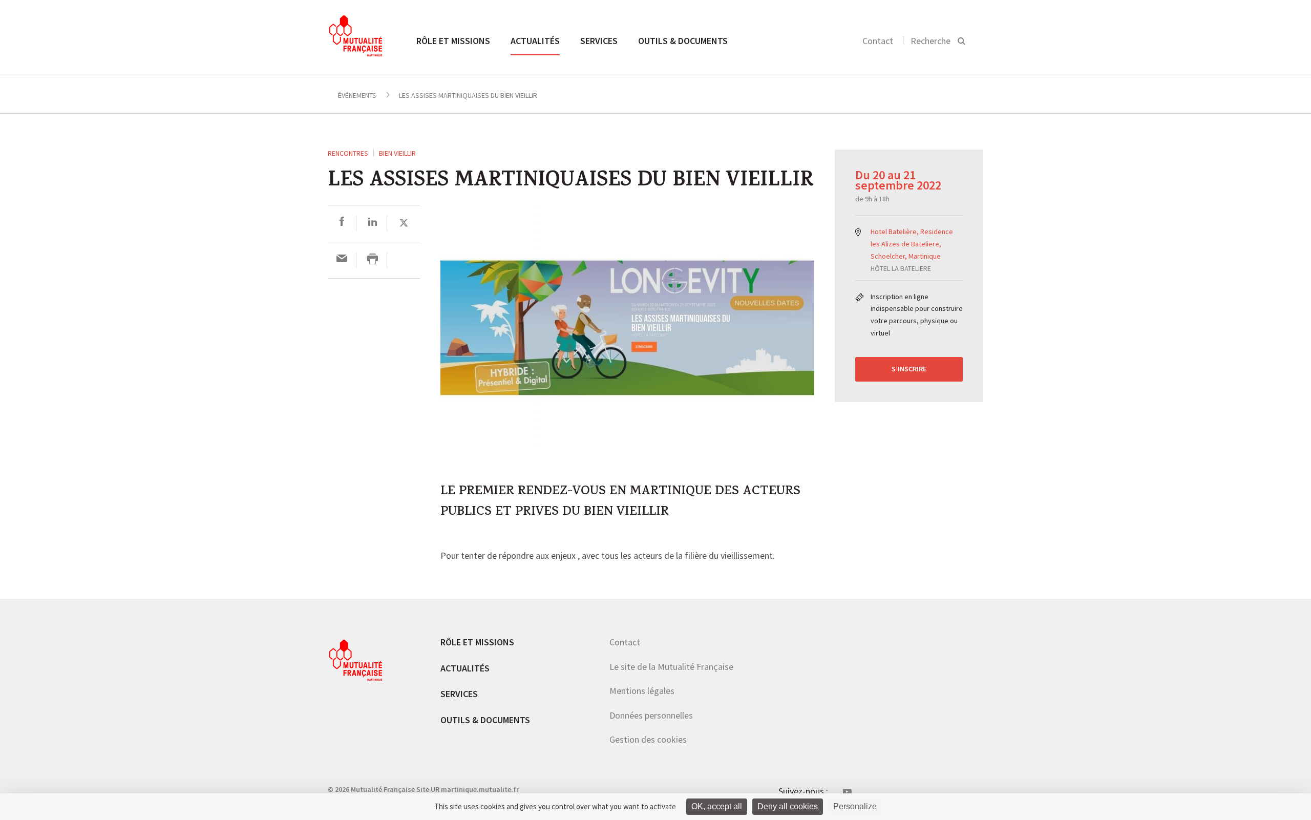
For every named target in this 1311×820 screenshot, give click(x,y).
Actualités (535, 41)
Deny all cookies (787, 806)
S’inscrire (909, 368)
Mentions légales (641, 691)
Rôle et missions (453, 41)
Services (599, 41)
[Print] (372, 260)
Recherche (930, 41)
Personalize (855, 806)
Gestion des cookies (648, 739)
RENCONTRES (348, 153)
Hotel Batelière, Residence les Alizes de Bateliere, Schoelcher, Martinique (912, 244)
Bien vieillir (397, 153)
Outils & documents (683, 41)
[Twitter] (403, 223)
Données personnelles (651, 715)
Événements (357, 95)
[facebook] (341, 223)
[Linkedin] (372, 223)
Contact (877, 41)
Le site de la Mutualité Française (671, 666)
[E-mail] (341, 260)
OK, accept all (716, 806)
